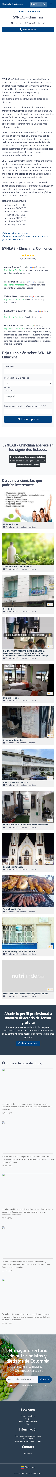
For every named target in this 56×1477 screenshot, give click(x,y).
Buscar (46, 1379)
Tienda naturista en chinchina (17, 566)
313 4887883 (29, 29)
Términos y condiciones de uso (28, 1436)
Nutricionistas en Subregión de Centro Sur (27, 461)
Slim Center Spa (11, 698)
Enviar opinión (29, 419)
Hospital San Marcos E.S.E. (16, 782)
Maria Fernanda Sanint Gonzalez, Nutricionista (25, 993)
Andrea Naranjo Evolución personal (20, 951)
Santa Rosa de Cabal (13, 867)
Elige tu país (29, 1467)
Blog (28, 1424)
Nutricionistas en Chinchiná (29, 11)
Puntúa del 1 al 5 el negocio (16, 378)
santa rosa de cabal (13, 909)
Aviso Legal (28, 1439)
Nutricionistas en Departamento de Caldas (27, 457)
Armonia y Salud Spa (13, 740)
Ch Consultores (10, 524)
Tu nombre (9, 366)
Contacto (28, 1453)
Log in (28, 1419)
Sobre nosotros (28, 1416)
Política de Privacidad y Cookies (28, 1441)
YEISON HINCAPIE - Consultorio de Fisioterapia (25, 824)
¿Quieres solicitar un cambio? (15, 233)
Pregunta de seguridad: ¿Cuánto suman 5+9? (25, 406)
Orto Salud (8, 609)
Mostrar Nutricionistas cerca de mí (29, 1385)
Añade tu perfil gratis (28, 1043)
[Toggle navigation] (51, 4)
